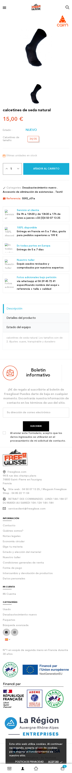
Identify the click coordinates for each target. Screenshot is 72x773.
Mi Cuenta (9, 594)
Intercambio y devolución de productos (28, 573)
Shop (9, 768)
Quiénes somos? (13, 531)
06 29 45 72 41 (47, 281)
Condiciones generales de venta (23, 562)
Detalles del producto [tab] (21, 318)
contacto (9, 525)
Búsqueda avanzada (16, 625)
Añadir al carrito (46, 168)
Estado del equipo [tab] (19, 327)
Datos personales (14, 578)
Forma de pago (12, 568)
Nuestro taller (11, 557)
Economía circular (14, 541)
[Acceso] (22, 768)
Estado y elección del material (22, 552)
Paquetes (9, 620)
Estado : (7, 130)
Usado (7, 609)
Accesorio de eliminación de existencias (28, 192)
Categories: (12, 187)
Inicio (36, 768)
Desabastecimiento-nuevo (39, 187)
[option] (36, 48)
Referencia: (12, 198)
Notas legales (11, 536)
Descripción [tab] (14, 308)
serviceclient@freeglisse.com (26, 508)
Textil (58, 192)
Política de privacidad (29, 762)
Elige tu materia (13, 547)
